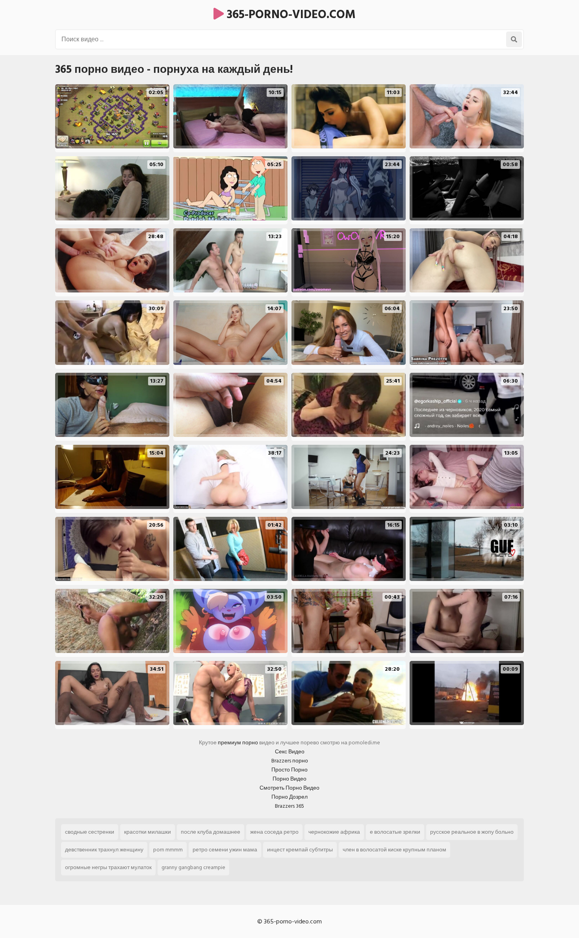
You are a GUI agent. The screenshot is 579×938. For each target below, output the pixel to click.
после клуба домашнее (210, 831)
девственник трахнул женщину (104, 849)
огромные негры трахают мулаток (108, 867)
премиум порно (238, 742)
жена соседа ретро (274, 831)
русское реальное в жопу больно (472, 831)
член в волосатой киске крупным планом (394, 849)
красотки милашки (147, 831)
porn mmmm (168, 849)
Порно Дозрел (289, 796)
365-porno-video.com (290, 14)
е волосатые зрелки (395, 831)
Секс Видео (289, 751)
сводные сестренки (89, 831)
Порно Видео (289, 778)
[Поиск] (514, 39)
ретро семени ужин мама (225, 849)
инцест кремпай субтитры (300, 849)
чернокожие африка (334, 831)
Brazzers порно (289, 760)
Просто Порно (289, 769)
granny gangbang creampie (193, 867)
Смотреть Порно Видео (289, 787)
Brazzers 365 (289, 805)
